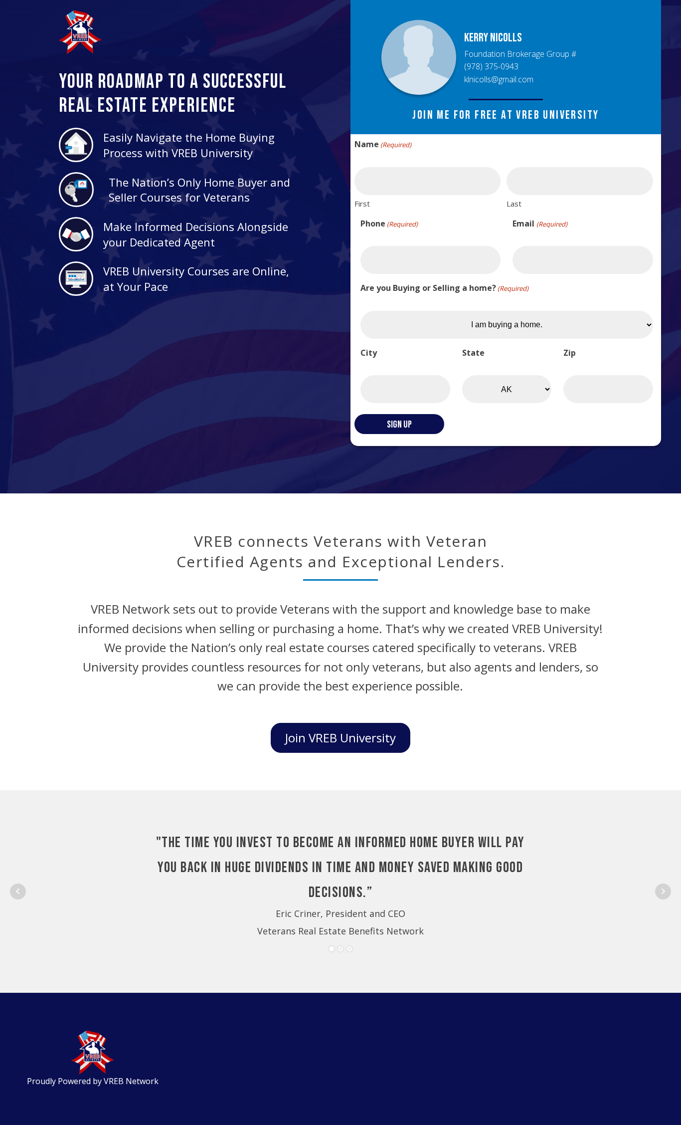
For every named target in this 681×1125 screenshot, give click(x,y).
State (473, 352)
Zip (569, 352)
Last (514, 204)
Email (539, 223)
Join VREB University (340, 737)
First (362, 204)
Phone (389, 223)
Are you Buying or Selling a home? (444, 287)
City (368, 352)
